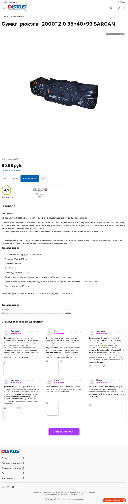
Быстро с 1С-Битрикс (113, 500)
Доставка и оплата (12, 463)
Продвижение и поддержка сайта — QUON (64, 494)
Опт (4, 473)
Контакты (7, 478)
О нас (5, 458)
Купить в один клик (11, 170)
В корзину (28, 178)
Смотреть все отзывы (64, 431)
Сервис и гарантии (11, 468)
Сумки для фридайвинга (13, 16)
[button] (58, 153)
